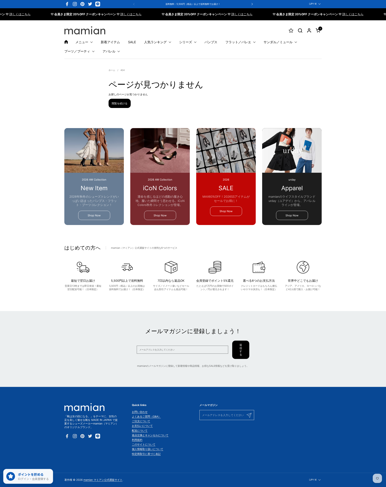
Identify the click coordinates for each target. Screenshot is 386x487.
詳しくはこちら (10, 14)
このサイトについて (143, 444)
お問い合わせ (140, 411)
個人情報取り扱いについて (147, 449)
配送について (140, 430)
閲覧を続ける (119, 103)
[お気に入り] (291, 30)
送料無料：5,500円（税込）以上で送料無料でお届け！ (192, 4)
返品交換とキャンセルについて (150, 435)
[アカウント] (309, 30)
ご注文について (141, 421)
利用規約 (137, 439)
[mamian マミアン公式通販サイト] (84, 30)
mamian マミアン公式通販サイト (102, 479)
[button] (300, 30)
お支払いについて (142, 425)
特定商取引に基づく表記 (146, 453)
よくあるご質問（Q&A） (146, 416)
